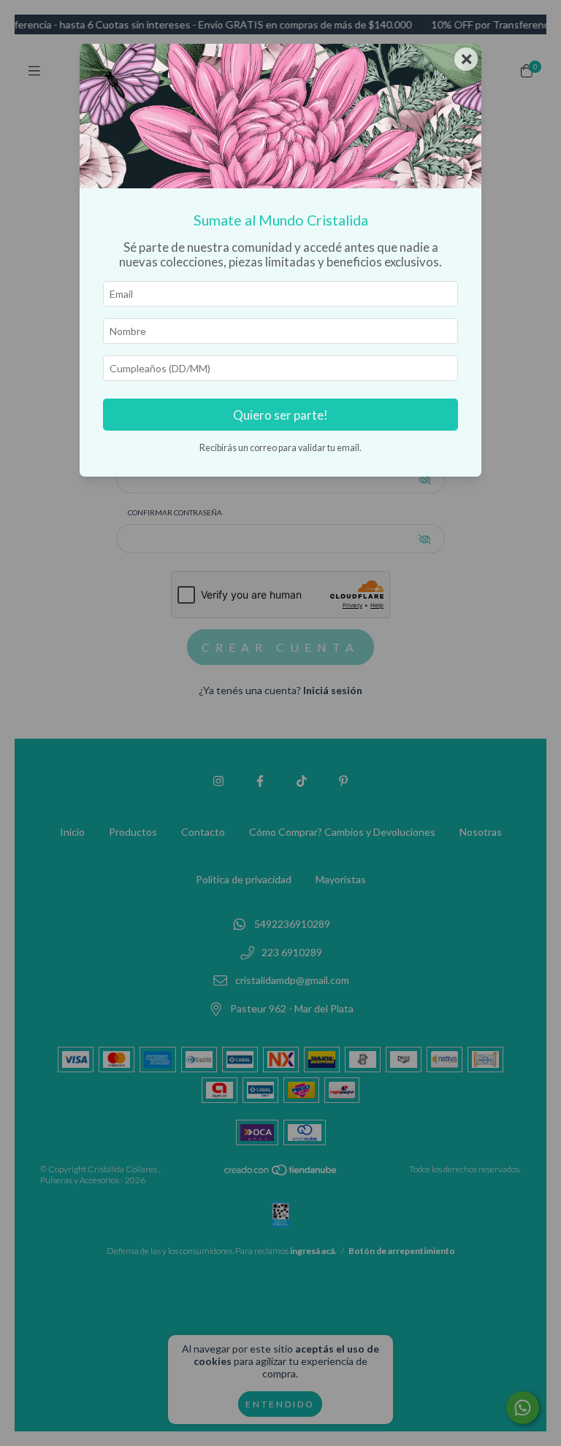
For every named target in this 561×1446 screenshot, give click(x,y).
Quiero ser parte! (280, 415)
